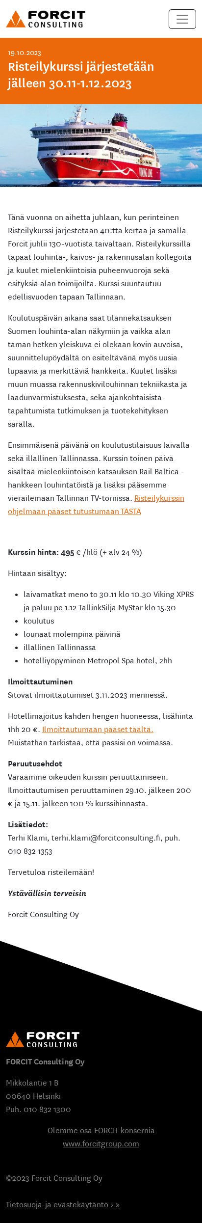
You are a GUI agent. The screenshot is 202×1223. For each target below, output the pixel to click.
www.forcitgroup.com (101, 1144)
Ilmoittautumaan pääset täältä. (97, 729)
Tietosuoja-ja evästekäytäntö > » (63, 1204)
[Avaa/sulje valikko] (182, 19)
